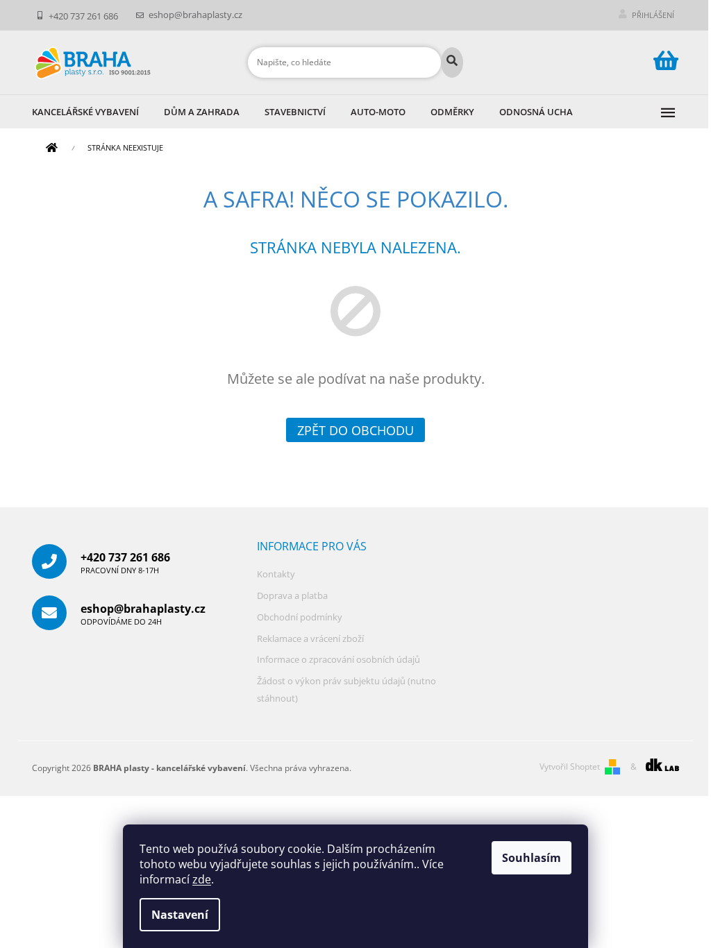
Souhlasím (531, 857)
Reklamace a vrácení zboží (310, 638)
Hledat (452, 62)
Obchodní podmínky (299, 617)
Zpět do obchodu (355, 430)
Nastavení (179, 914)
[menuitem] (97, 112)
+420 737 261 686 (125, 562)
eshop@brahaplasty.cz (143, 614)
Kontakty (276, 574)
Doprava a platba (292, 595)
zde (201, 879)
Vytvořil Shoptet (569, 766)
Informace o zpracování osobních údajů (338, 659)
